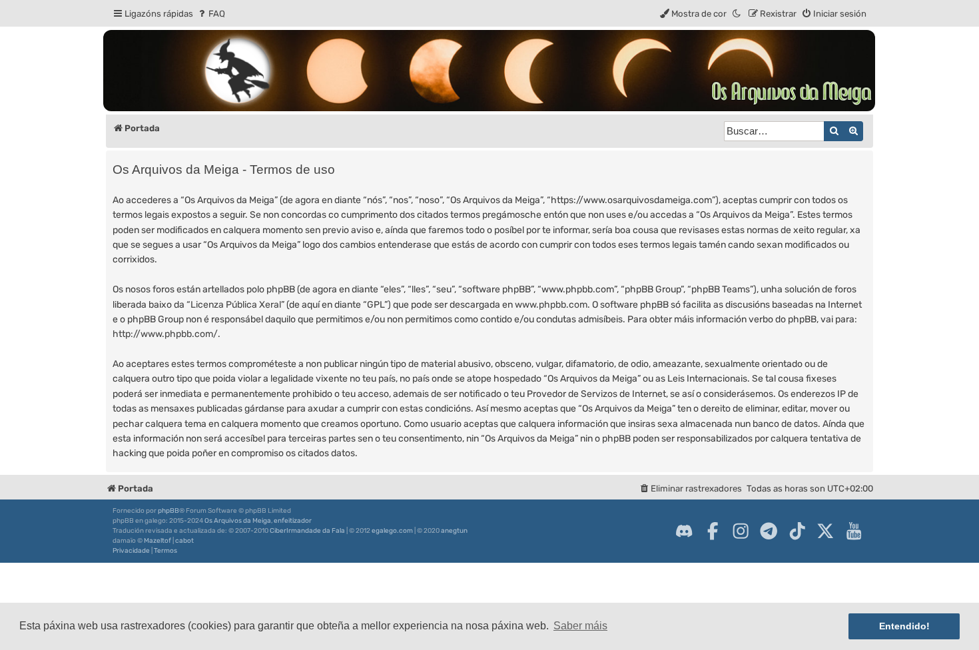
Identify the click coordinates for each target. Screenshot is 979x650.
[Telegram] (768, 530)
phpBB (168, 511)
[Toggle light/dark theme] (737, 13)
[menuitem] (210, 13)
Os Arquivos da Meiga (237, 521)
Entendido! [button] (904, 626)
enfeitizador (293, 521)
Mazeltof (157, 541)
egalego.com (392, 531)
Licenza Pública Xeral (235, 304)
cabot (184, 541)
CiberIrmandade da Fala (307, 531)
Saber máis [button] (580, 625)
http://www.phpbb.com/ (165, 334)
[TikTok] (797, 530)
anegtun (454, 531)
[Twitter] (825, 530)
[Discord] (684, 530)
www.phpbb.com (551, 304)
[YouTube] (853, 530)
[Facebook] (712, 530)
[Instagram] (740, 530)
